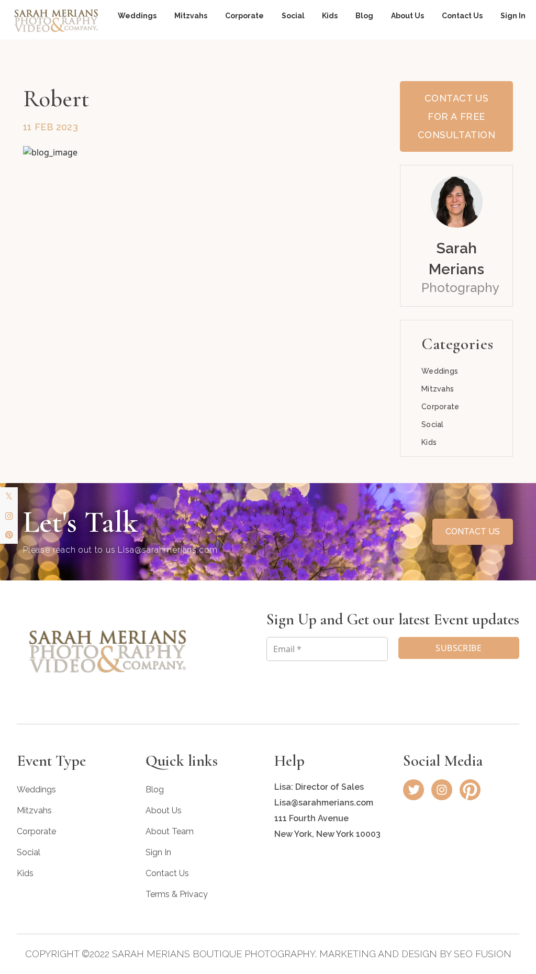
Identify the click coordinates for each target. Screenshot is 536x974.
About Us (407, 16)
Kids (330, 16)
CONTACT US (472, 531)
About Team (170, 831)
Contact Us (462, 16)
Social (293, 16)
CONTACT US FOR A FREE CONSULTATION (456, 116)
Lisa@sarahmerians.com (168, 550)
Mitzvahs (190, 16)
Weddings (137, 16)
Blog (364, 16)
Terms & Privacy (177, 894)
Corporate (244, 16)
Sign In (513, 16)
